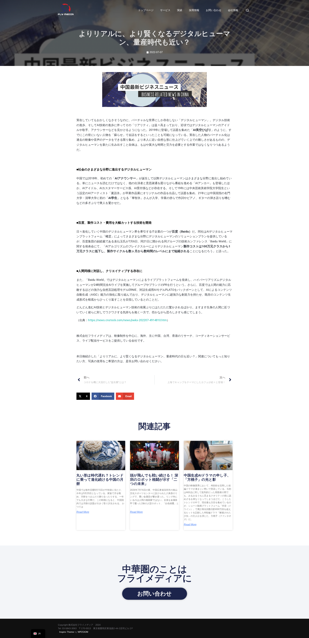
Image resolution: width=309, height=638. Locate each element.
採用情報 (194, 10)
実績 (179, 10)
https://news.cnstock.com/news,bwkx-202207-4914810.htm (127, 320)
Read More (82, 512)
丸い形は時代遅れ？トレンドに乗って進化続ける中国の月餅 (100, 479)
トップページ (146, 10)
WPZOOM (83, 632)
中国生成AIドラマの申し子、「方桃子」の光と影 (207, 477)
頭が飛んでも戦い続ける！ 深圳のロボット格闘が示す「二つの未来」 (154, 479)
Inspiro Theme (66, 632)
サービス (165, 10)
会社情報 (233, 10)
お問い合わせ (213, 10)
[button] (83, 396)
